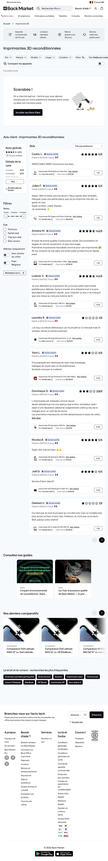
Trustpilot (79, 738)
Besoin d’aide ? (83, 8)
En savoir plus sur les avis (15, 189)
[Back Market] (18, 8)
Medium (79, 746)
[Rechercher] (38, 8)
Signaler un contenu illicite (63, 811)
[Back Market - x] (6, 764)
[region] (54, 580)
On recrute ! (9, 746)
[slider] (6, 216)
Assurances (26, 775)
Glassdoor (79, 742)
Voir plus (36, 418)
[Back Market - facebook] (13, 757)
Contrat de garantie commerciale (64, 767)
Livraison (25, 764)
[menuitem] (24, 16)
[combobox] (8, 57)
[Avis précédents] (94, 540)
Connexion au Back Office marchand (27, 753)
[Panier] (102, 8)
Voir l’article (73, 171)
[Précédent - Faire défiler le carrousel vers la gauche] (94, 613)
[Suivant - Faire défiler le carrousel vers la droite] (102, 613)
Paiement (25, 760)
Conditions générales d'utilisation (63, 745)
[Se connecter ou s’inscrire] (95, 8)
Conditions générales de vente (63, 756)
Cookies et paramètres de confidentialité (64, 785)
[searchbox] (56, 8)
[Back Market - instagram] (6, 757)
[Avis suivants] (102, 540)
